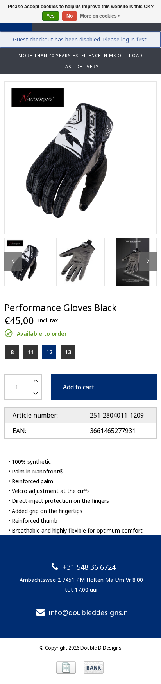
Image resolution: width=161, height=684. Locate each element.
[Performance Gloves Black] (80, 158)
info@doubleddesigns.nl (89, 612)
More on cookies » (100, 16)
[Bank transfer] (94, 667)
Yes (51, 16)
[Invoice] (66, 667)
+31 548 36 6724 (89, 567)
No (69, 16)
